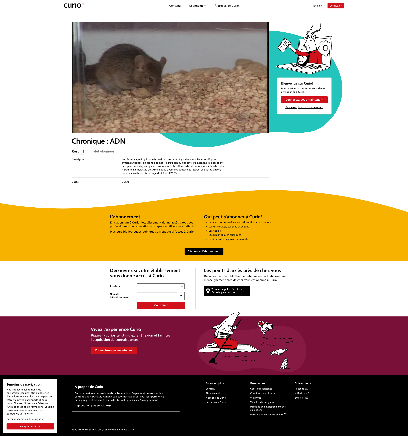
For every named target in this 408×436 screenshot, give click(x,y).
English (317, 5)
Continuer (161, 305)
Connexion (336, 5)
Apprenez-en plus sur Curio (91, 405)
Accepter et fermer (30, 426)
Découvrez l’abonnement (204, 251)
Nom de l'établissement (119, 296)
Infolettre (300, 397)
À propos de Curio (216, 397)
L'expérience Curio (216, 402)
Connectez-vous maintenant (304, 99)
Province (115, 286)
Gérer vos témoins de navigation (25, 419)
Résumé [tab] (78, 151)
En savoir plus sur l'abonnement (304, 107)
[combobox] (157, 296)
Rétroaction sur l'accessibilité (266, 414)
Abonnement (213, 393)
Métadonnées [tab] (104, 151)
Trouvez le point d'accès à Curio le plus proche (226, 291)
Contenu (210, 388)
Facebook (300, 388)
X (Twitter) (301, 393)
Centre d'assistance (261, 388)
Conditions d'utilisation (263, 393)
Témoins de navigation (262, 402)
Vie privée (255, 397)
